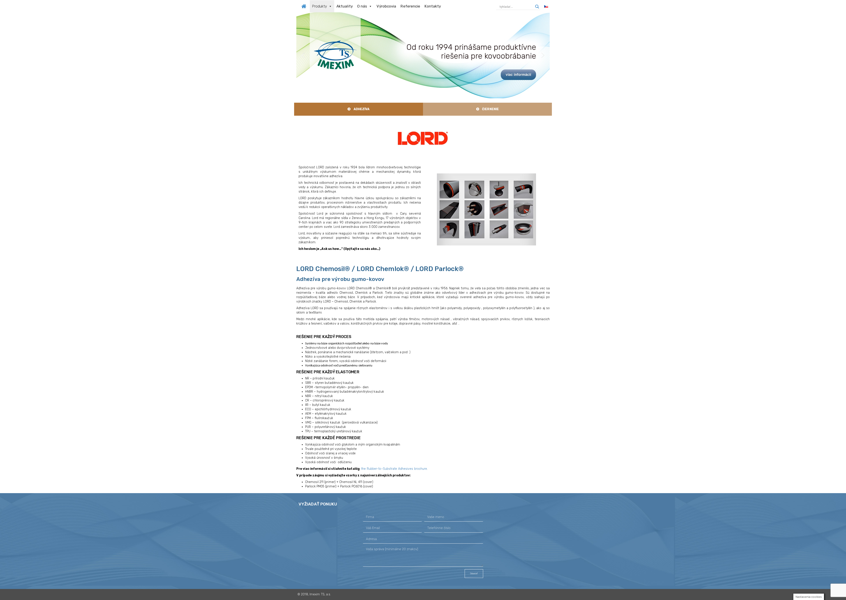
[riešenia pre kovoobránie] (304, 5)
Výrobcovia (386, 6)
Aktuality (344, 6)
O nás (362, 6)
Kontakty (433, 6)
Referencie (410, 6)
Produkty (319, 6)
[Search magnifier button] (537, 7)
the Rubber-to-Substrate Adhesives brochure (394, 469)
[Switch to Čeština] (546, 6)
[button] (423, 55)
